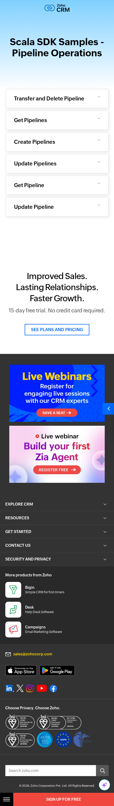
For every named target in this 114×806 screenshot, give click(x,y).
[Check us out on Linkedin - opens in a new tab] (9, 688)
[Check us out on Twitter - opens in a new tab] (20, 688)
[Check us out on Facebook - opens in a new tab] (53, 688)
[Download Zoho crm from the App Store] (21, 670)
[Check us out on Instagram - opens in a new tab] (30, 688)
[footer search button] (102, 770)
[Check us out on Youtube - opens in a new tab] (42, 688)
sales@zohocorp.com (32, 654)
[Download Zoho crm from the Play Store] (57, 670)
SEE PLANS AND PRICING (57, 329)
